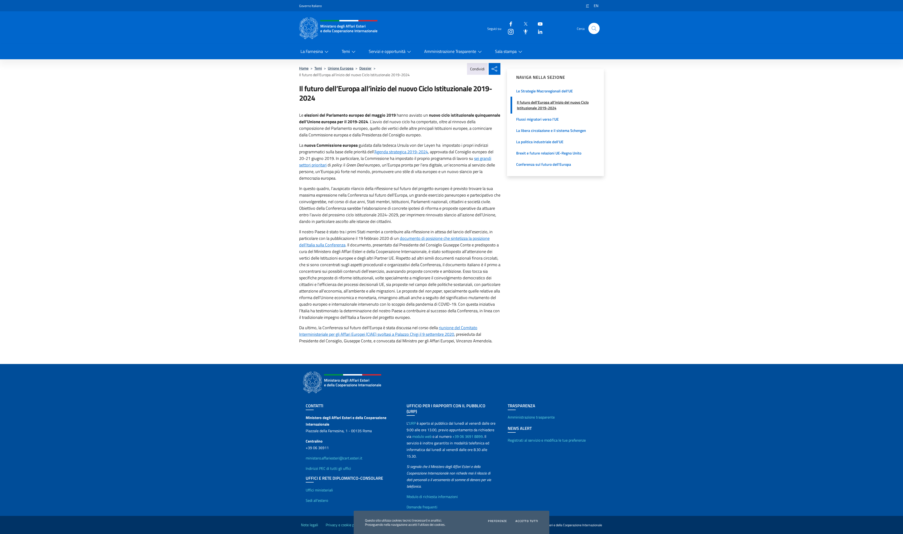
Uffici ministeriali (319, 490)
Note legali (309, 525)
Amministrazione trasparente (531, 417)
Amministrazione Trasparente (450, 51)
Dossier (365, 68)
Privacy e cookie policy (343, 525)
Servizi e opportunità (387, 51)
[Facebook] (509, 23)
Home (304, 68)
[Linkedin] (538, 31)
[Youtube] (538, 23)
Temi (346, 51)
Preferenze (497, 521)
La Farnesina (312, 51)
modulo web (422, 436)
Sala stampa (506, 51)
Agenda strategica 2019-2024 (401, 152)
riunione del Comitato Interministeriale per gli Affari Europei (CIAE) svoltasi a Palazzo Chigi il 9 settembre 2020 (388, 330)
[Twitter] (523, 23)
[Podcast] (523, 31)
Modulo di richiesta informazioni (432, 496)
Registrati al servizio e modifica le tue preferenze (547, 440)
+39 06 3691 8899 (467, 436)
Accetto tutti (526, 521)
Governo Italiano (310, 5)
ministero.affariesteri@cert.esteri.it (334, 458)
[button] (594, 28)
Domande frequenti (422, 507)
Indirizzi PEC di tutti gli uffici (328, 468)
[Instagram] (509, 31)
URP (412, 423)
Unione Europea (340, 68)
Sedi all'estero (317, 500)
